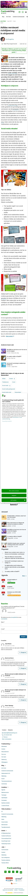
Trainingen (3, 795)
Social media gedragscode (8, 389)
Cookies (16, 890)
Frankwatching (5, 744)
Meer (23, 576)
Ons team (3, 757)
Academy (4, 787)
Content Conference (6, 835)
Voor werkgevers (5, 857)
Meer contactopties (6, 739)
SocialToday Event (5, 841)
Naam (2, 622)
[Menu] (26, 12)
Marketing (3, 776)
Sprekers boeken (5, 803)
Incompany (4, 800)
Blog (3, 16)
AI (2, 811)
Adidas (4, 378)
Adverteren (4, 746)
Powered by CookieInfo (7, 421)
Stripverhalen (18, 392)
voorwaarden (4, 619)
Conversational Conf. (6, 838)
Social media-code (6, 392)
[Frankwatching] (7, 11)
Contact (3, 749)
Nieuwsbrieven (5, 751)
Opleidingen (4, 797)
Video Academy (5, 809)
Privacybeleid (21, 890)
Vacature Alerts (5, 862)
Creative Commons (19, 888)
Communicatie (4, 849)
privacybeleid (14, 617)
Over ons (3, 754)
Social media (5, 385)
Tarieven (5, 737)
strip (2, 122)
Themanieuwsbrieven (6, 781)
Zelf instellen (14, 500)
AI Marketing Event (5, 833)
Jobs (2, 847)
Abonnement (4, 824)
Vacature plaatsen (5, 860)
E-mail (3, 629)
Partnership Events (6, 843)
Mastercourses (5, 792)
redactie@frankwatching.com (10, 732)
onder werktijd (12, 72)
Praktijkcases (5, 382)
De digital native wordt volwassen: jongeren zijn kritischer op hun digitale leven (15, 567)
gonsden (3, 298)
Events (3, 830)
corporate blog (12, 105)
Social (13, 382)
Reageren (22, 652)
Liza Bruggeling (10, 39)
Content (11, 378)
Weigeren (14, 495)
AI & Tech (8, 16)
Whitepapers (4, 762)
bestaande (15, 109)
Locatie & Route (5, 805)
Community (4, 783)
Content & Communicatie (18, 16)
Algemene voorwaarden (8, 890)
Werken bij (3, 759)
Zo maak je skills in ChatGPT (12, 571)
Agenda (3, 789)
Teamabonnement (5, 827)
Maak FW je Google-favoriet (10, 43)
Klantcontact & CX (5, 773)
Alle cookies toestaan (14, 490)
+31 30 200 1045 (7, 734)
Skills (2, 819)
